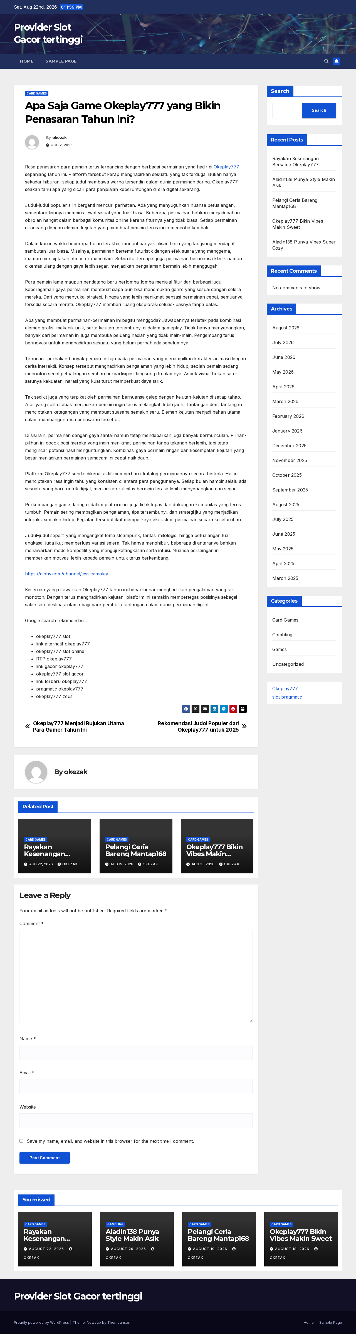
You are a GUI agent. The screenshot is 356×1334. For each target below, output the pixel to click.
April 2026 (283, 386)
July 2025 (283, 519)
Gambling (282, 634)
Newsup (94, 1322)
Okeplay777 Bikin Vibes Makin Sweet (214, 854)
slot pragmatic (287, 696)
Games (279, 649)
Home (26, 61)
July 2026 (283, 342)
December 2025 (289, 445)
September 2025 (290, 489)
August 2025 (286, 504)
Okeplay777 (226, 167)
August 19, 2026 (210, 1249)
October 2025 (287, 475)
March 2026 (285, 401)
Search (280, 91)
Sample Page (61, 61)
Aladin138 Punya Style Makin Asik (132, 1235)
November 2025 (289, 460)
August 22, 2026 (47, 1249)
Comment (31, 923)
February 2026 (288, 416)
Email (26, 1072)
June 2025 (283, 533)
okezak (59, 137)
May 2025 (283, 548)
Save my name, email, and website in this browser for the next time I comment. (110, 1141)
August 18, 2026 (292, 1249)
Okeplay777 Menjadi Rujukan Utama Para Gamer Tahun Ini (78, 726)
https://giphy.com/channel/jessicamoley (66, 574)
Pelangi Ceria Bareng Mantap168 (135, 850)
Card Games (37, 93)
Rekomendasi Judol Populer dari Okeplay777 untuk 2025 (198, 726)
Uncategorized (288, 664)
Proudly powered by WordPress (42, 1322)
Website (27, 1107)
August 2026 (286, 327)
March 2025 (285, 578)
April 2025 (283, 563)
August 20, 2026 (129, 1249)
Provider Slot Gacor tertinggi (78, 1296)
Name (27, 1038)
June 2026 (284, 357)
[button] (326, 61)
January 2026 (287, 430)
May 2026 (283, 371)
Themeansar (118, 1322)
